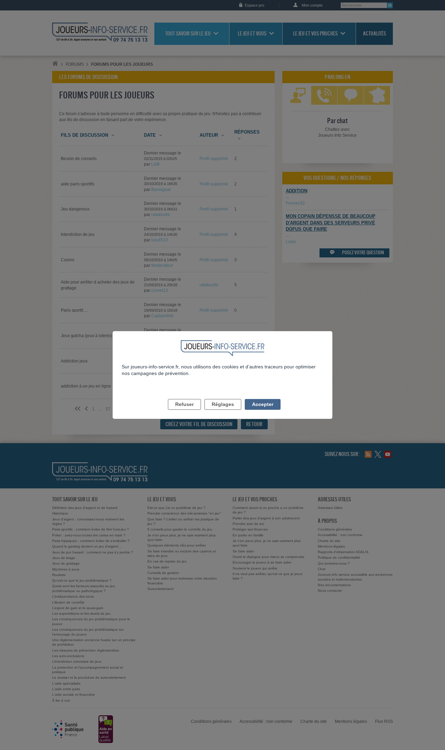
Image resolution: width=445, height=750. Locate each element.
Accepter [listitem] (262, 404)
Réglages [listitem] (223, 404)
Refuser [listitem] (184, 404)
